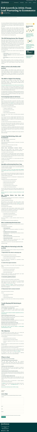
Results (26, 2)
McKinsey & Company (9, 284)
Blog (2, 17)
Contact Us (34, 2)
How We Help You (16, 2)
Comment (2, 396)
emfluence (4, 383)
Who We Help (22, 2)
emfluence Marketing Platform (30, 0)
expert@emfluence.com (14, 384)
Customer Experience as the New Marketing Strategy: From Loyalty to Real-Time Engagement (30, 46)
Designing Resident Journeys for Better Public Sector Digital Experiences (30, 35)
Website (2, 411)
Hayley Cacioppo (7, 12)
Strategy (2, 391)
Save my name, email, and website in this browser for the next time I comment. (10, 415)
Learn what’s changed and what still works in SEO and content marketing (12, 85)
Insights (35, 0)
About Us (30, 2)
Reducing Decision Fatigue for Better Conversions (29, 56)
